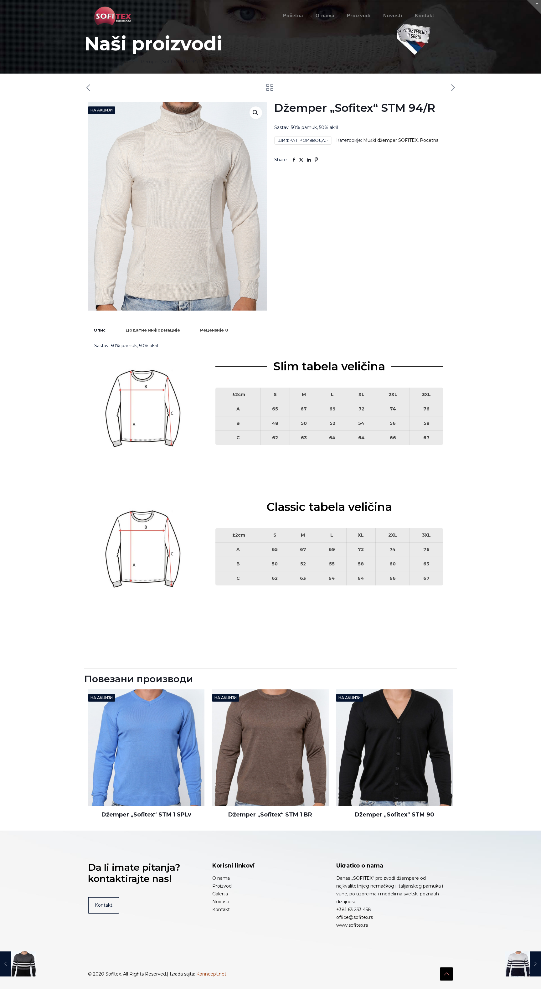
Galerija (220, 894)
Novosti (220, 901)
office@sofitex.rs (354, 917)
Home (91, 61)
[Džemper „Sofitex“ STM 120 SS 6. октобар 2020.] (523, 963)
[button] (256, 112)
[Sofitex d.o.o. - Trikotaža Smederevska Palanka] (112, 15)
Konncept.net (211, 974)
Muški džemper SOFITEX (390, 140)
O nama (221, 878)
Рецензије (214, 329)
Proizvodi (222, 886)
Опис (100, 329)
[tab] (99, 330)
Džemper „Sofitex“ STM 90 (394, 814)
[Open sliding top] (534, 7)
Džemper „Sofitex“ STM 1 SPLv (146, 814)
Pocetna (118, 61)
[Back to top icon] (446, 974)
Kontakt (221, 909)
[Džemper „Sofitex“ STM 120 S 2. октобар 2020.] (18, 963)
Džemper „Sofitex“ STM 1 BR (270, 814)
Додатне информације (153, 329)
